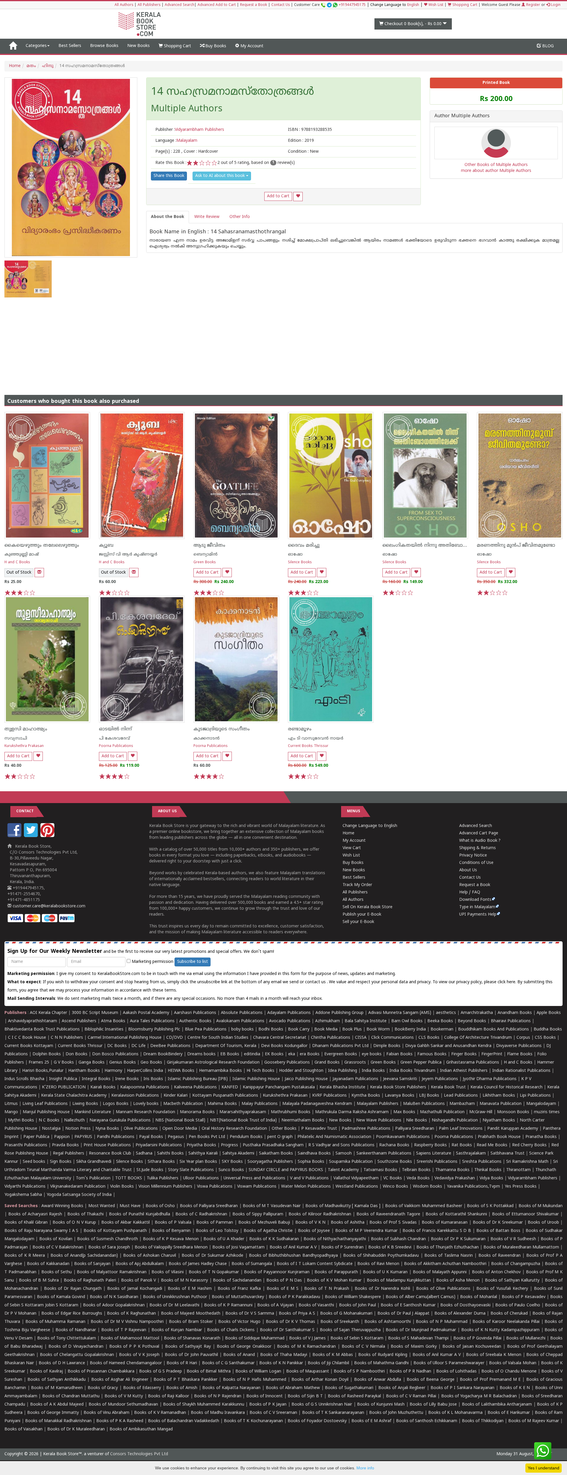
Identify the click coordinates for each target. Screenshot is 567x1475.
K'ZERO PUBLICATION (64, 1087)
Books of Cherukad (509, 1313)
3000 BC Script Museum (95, 1012)
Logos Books (115, 1103)
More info (365, 1468)
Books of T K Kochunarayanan (253, 1421)
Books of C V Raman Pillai (411, 1396)
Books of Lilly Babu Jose (433, 1404)
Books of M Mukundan (541, 1206)
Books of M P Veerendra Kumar (366, 1230)
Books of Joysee (314, 1230)
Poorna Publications (116, 746)
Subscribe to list (192, 961)
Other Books (284, 1128)
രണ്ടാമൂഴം (300, 729)
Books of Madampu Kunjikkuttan (399, 1280)
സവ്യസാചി (15, 738)
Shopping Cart (464, 5)
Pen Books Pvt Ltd (207, 1136)
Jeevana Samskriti (400, 1079)
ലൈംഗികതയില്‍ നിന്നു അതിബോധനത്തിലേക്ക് (438, 545)
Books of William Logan (258, 1371)
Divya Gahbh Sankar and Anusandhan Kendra (448, 1046)
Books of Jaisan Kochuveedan (471, 1346)
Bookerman (442, 1029)
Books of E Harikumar (509, 1412)
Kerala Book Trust (448, 1087)
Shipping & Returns (477, 848)
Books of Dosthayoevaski (465, 1305)
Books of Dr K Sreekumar (498, 1222)
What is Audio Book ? (480, 840)
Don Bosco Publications (115, 1054)
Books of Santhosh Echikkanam (426, 1421)
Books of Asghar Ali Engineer (119, 1379)
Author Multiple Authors (462, 116)
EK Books (274, 1054)
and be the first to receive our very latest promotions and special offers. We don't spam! (140, 951)
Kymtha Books (365, 1095)
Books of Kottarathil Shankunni (456, 1214)
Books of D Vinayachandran (75, 1346)
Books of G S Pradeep (160, 1371)
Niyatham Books (499, 1120)
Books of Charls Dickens (231, 1330)
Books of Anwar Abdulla (377, 1379)
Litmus (11, 1103)
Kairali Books (102, 1087)
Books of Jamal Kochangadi (134, 1288)
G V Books (64, 1062)
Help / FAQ (469, 892)
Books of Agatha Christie (268, 1230)
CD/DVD (174, 1037)
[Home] (12, 46)
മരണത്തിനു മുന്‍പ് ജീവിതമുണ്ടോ (516, 545)
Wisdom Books (427, 1186)
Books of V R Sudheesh (513, 1239)
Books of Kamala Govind (61, 1297)
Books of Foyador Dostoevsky (317, 1421)
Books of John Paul (357, 1305)
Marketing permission (152, 961)
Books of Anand (239, 1354)
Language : (176, 140)
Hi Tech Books (260, 1070)
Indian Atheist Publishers (464, 1070)
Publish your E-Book (362, 914)
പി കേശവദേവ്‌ (114, 738)
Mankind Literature (92, 1112)
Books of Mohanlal (478, 1297)
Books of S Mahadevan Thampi (418, 1338)
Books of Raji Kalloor (168, 1396)
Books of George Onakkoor (244, 1346)
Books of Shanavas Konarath (192, 1338)
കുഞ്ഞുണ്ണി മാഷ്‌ (21, 554)
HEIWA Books (181, 1070)
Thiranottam (518, 1170)
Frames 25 (39, 1062)
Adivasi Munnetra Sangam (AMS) (399, 1012)
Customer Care (330, 5)
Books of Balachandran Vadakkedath (183, 1421)
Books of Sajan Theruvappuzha (350, 1330)
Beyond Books (472, 1021)
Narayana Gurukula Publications (120, 1120)
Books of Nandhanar (76, 1330)
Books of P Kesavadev (523, 1297)
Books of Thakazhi (85, 1214)
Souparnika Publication (351, 1161)
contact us (316, 982)
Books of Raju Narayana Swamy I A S (41, 1230)
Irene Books (127, 1079)
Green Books (204, 562)
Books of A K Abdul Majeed (57, 1404)
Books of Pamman (214, 1222)
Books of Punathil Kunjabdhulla (139, 1214)
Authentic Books (195, 1021)
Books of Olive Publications (443, 1288)
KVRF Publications (329, 1095)
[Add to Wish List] (298, 196)
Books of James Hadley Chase (198, 1263)
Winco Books (395, 1186)
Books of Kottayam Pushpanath (115, 1230)
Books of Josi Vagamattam (238, 1247)
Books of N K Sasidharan (114, 1297)
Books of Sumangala (252, 1263)
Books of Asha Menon (458, 1280)
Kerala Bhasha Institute (342, 1087)
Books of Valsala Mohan (512, 1363)
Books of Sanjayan (92, 1263)
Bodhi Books (270, 1029)
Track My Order (357, 885)
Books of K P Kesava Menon (171, 1239)
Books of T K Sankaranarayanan (333, 1412)
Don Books (76, 1054)
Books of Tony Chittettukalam (66, 1338)
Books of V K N (310, 1222)
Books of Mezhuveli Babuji (264, 1222)
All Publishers (149, 5)
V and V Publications (309, 1178)
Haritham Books (84, 1070)
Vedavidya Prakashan (454, 1178)
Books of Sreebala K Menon (493, 1354)
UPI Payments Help (477, 914)
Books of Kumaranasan (444, 1222)
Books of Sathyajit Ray (188, 1346)
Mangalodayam (541, 1103)
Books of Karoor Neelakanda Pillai (505, 1321)
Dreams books (201, 1054)
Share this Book (169, 175)
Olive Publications (141, 1128)
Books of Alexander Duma (459, 1313)
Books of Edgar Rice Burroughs (71, 1313)
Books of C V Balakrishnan (57, 1247)
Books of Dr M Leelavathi (174, 1305)
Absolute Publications (242, 1012)
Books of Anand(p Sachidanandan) (84, 1255)
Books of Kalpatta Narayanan (231, 1388)
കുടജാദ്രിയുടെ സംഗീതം (221, 729)
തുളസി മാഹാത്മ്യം (25, 729)
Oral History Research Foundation (234, 1128)
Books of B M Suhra (38, 1280)
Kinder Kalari (176, 1095)
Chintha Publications (330, 1037)
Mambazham (462, 1103)
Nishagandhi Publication (455, 1120)
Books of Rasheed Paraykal (354, 1396)
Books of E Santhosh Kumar (408, 1305)
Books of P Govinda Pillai (477, 1338)
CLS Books (428, 1037)
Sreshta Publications (481, 1161)
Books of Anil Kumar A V (293, 1247)
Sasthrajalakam (471, 1153)
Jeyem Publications (440, 1079)
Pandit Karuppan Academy (512, 1128)
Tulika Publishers (162, 1178)
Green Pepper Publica (420, 1062)
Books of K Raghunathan (131, 1313)
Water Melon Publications (306, 1186)
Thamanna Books (452, 1170)
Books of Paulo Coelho (517, 1305)
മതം (31, 66)
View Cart (352, 848)
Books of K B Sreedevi (389, 1247)
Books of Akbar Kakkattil (125, 1222)
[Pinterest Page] (48, 836)
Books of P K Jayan (268, 1404)
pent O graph (280, 1136)
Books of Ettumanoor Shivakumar (525, 1214)
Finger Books (464, 1054)
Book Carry (298, 1029)
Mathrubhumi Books (290, 1112)
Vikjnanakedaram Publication (77, 1186)
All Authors (124, 5)
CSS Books (545, 1037)
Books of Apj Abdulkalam (139, 1263)
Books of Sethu (56, 1272)
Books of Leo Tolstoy (217, 1230)
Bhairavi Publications (511, 1021)
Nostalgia (51, 1128)
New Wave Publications (378, 1120)
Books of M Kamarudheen (56, 1388)
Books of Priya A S (297, 1313)
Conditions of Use (476, 862)
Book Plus (352, 1029)
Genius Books (122, 1062)
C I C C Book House (27, 1037)
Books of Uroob (543, 1222)
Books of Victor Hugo (239, 1321)
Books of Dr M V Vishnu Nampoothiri (127, 1321)
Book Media (326, 1029)
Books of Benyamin (171, 1230)
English (413, 5)
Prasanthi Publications (25, 1145)
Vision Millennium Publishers (165, 1186)
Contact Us (280, 5)
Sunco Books (231, 1170)
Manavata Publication (501, 1103)
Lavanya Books (399, 1095)
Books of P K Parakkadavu (294, 1297)
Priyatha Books (201, 1145)
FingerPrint (491, 1054)
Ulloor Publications (201, 1178)
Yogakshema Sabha (23, 1194)
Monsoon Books (513, 1112)
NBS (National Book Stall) (180, 1120)
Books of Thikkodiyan (483, 1421)
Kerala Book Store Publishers (398, 1087)
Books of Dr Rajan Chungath (73, 1288)
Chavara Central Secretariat (279, 1037)
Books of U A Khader (223, 1239)
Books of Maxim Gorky (413, 1346)
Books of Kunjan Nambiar (176, 1330)
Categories (36, 45)
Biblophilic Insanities (103, 1029)
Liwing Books (85, 1103)
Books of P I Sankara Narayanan (463, 1388)
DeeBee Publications (170, 1046)
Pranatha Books (541, 1136)
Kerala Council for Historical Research (506, 1087)
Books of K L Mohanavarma (455, 1412)
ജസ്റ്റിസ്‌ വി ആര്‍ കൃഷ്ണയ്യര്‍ (128, 554)
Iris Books (153, 1079)
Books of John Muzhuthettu (396, 1412)
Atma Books (113, 1021)
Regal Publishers (68, 1153)
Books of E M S (283, 1288)
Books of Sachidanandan (237, 1280)
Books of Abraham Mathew (293, 1388)
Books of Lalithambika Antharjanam (497, 1404)
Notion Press (78, 1128)
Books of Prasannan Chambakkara (101, 1371)
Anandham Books (515, 1012)
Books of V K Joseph (139, 1354)
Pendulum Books (246, 1136)
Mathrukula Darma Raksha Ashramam (352, 1112)
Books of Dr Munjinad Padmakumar (421, 1330)
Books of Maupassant (307, 1371)
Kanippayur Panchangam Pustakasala (279, 1087)
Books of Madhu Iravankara (218, 1412)
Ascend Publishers (79, 1021)
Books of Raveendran (499, 1255)
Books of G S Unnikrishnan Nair (321, 1404)
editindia (252, 1054)
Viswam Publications (256, 1186)
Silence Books (300, 562)
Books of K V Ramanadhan (160, 1412)
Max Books (404, 1112)
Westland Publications (357, 1186)
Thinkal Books (487, 1170)
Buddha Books (548, 1029)
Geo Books (151, 1062)
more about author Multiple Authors (496, 170)
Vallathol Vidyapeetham (356, 1178)
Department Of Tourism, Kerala (225, 1046)
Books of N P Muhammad (441, 1321)
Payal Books (151, 1136)
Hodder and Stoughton (301, 1070)
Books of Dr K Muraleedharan (76, 1429)
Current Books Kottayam (28, 1046)
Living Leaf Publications (45, 1103)
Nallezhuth (74, 1120)
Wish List (435, 5)
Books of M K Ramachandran (306, 1346)
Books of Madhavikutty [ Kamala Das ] (342, 1206)
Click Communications (392, 1037)
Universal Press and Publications (254, 1178)
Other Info (239, 216)
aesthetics (446, 1012)
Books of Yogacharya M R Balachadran (479, 1396)
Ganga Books (92, 1062)
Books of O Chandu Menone (509, 1371)
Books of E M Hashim (190, 1288)
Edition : (301, 140)
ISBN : (310, 129)
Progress (229, 1145)
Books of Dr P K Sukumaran (458, 1239)
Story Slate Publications (191, 1170)
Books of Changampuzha (515, 1263)
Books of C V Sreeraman (273, 1412)
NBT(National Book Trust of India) (243, 1120)
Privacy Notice (473, 855)
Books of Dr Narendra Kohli (382, 1288)
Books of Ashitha (347, 1222)
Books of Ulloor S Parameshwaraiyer (448, 1363)
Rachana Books (394, 1145)
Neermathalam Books (302, 1120)
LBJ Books (429, 1095)
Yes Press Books (521, 1186)
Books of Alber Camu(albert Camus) (420, 1297)
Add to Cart (278, 196)
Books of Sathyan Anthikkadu (56, 1379)
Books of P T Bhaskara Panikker (185, 1379)
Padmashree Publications (366, 1128)
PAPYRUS (83, 1136)
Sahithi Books (170, 1153)
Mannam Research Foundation (145, 1112)
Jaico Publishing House (306, 1079)
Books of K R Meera (24, 1255)
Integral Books (96, 1079)
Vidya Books (491, 1178)
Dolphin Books (46, 1054)
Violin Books (122, 1186)
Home (15, 66)
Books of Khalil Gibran (26, 1222)
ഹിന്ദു (47, 66)
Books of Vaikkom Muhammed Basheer (423, 1206)
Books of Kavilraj (46, 1371)
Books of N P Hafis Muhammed (254, 1379)
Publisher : (189, 129)
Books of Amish (181, 1388)
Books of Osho (160, 1206)
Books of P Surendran (342, 1247)
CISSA (360, 1037)
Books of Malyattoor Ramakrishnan (111, 1272)
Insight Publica (63, 1079)
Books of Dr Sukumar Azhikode (212, 1255)
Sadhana (144, 1153)
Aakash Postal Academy (146, 1012)
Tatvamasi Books (380, 1170)
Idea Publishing (342, 1070)
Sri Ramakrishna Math (527, 1161)
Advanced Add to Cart (217, 5)
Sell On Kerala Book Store (367, 907)
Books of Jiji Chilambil (328, 1363)
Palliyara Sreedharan (414, 1128)
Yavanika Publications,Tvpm (473, 1186)
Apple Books (549, 1012)
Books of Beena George (430, 1379)
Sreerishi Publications (437, 1161)
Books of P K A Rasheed (119, 1421)
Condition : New (303, 151)
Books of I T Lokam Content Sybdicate (315, 1263)
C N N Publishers (67, 1037)
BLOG (547, 46)
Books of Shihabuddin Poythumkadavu (381, 1255)
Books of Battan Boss (498, 1230)
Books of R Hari (182, 1363)
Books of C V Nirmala (363, 1346)
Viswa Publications (214, 1186)
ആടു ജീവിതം (209, 545)
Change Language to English (370, 825)
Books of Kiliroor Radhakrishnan (320, 1214)
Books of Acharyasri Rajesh (35, 1214)
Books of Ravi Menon (378, 1263)
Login (555, 5)
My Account (251, 46)
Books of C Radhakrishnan (201, 1214)
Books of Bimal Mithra (208, 1371)
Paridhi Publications (115, 1136)
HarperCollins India (145, 1070)
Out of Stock (18, 572)
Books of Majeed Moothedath (190, 1313)
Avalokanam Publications (240, 1021)
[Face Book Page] (15, 836)
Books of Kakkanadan (48, 1263)
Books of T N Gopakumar (214, 1272)
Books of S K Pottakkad (490, 1206)
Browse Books (104, 45)
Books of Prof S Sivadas (393, 1222)
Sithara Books (161, 1161)
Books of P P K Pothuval (134, 1346)
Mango (11, 1112)
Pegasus (176, 1136)
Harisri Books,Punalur (42, 1070)
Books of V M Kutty (124, 1396)
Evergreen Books (340, 1054)
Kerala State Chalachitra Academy (74, 1095)
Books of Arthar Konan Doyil (319, 1379)
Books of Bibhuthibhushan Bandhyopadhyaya (293, 1255)
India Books (373, 1070)
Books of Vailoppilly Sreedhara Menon (171, 1247)
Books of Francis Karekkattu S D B (437, 1230)
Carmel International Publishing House (125, 1037)
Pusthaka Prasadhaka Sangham (273, 1145)
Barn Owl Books (407, 1021)
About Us (468, 870)
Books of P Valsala (173, 1222)
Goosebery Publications (287, 1062)
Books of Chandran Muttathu (71, 1396)
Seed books (34, 1161)
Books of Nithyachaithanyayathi (335, 1239)
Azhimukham (327, 1021)
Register (532, 5)
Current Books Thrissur (308, 746)
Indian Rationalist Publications (521, 1070)
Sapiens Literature (433, 1153)
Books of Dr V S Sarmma (249, 1313)
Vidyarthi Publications (24, 1186)
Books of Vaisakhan (23, 1429)
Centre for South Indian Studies (218, 1037)
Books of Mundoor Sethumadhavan (123, 1404)
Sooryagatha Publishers (270, 1161)
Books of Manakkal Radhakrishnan (58, 1421)
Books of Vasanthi (316, 1305)
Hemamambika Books (220, 1070)
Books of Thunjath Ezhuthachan (447, 1247)
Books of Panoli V (138, 1280)
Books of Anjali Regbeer (401, 1388)
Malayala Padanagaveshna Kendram (317, 1103)
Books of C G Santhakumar (228, 1363)
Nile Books (416, 1120)
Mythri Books (21, 1120)
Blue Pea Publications (206, 1029)
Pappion (62, 1136)
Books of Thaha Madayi (283, 1354)
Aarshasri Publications (195, 1012)
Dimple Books (386, 1046)
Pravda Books (65, 1145)
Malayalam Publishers (377, 1103)
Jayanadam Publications (355, 1079)
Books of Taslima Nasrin (448, 1255)
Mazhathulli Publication (442, 1112)
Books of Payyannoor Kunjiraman (276, 1272)
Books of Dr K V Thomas (290, 1321)
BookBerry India (410, 1029)
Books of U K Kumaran (385, 1272)
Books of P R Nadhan (410, 1371)
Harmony (113, 1070)
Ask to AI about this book (220, 175)
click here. (507, 982)
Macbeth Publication (183, 1103)
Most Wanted (101, 1206)
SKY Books (232, 1161)
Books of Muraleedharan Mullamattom (521, 1247)
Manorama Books (197, 1112)
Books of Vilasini (167, 1272)
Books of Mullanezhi (525, 1338)
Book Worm (378, 1029)
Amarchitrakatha (477, 1012)
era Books (310, 1054)
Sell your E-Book (358, 921)
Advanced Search (179, 5)
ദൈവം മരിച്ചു (304, 545)
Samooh (343, 1153)
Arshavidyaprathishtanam (32, 1021)
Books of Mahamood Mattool (130, 1338)
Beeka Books (440, 1021)
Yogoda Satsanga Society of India (79, 1194)
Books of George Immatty (53, 1412)
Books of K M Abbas (332, 1354)
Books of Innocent (264, 1396)
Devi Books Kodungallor (284, 1046)
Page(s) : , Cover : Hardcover (186, 151)
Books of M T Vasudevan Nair (272, 1206)
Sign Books (60, 1161)
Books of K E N (515, 1388)
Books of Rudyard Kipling (382, 1354)
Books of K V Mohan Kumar (334, 1280)
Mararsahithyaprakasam (242, 1112)
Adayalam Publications (289, 1012)
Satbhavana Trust (507, 1153)
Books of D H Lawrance (62, 1363)
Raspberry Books (430, 1145)
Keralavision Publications (135, 1095)
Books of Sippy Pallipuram (258, 1214)
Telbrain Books (416, 1170)
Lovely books (146, 1103)
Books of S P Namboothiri (359, 1371)
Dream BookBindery (163, 1054)
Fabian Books (399, 1054)
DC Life (138, 1046)
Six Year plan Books (198, 1161)
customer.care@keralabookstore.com (48, 906)
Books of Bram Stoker (191, 1321)
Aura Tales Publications (152, 1021)
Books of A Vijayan (275, 1305)
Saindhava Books (314, 1153)
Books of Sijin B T (305, 1396)
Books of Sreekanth (339, 1321)
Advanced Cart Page (478, 833)
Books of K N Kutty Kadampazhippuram (500, 1330)
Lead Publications (461, 1095)
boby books (242, 1029)
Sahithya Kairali (203, 1153)
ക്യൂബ (106, 545)
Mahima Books (222, 1103)
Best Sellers (69, 45)
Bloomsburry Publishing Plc (154, 1029)
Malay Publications (260, 1103)
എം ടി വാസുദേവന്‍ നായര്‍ (315, 738)
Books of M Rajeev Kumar (533, 1421)
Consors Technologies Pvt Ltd (139, 1454)
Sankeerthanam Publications (383, 1153)
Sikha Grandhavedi (93, 1161)
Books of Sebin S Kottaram (356, 1338)
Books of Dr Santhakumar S (287, 1330)
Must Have (130, 1206)
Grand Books (327, 1062)
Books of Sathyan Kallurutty (512, 1280)
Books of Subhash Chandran (398, 1239)
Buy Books (215, 46)
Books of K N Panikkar (281, 1363)
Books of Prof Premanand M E (490, 1379)
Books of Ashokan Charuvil (149, 1255)
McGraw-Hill (480, 1112)
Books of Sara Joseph (109, 1247)
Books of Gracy (103, 1388)
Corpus (523, 1037)
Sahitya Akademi (238, 1153)
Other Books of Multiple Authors (496, 164)
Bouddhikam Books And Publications (493, 1029)
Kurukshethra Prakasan (24, 746)
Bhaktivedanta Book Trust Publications (42, 1029)
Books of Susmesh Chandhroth (107, 1239)
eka (291, 1054)
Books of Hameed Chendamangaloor (126, 1363)
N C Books (49, 1120)
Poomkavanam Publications (403, 1136)
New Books (138, 45)
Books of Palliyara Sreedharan (209, 1206)
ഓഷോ (295, 554)
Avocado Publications (289, 1021)
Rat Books (462, 1145)
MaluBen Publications (424, 1103)
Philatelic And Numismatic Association (334, 1136)
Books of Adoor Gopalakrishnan (114, 1305)
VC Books (392, 1178)
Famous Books (432, 1054)
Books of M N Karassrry (184, 1280)
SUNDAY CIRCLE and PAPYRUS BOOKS (286, 1170)
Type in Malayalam (477, 907)
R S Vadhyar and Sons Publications (341, 1145)
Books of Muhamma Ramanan (55, 1321)
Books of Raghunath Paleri (90, 1280)
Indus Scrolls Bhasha (24, 1079)
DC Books (117, 1046)
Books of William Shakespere (353, 1297)
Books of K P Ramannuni (228, 1305)
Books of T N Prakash (326, 1288)
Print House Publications (107, 1145)
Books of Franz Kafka (239, 1288)
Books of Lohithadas (456, 1371)
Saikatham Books (276, 1153)
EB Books (229, 1054)
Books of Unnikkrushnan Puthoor (175, 1297)
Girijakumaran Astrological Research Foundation (213, 1062)
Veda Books (418, 1178)
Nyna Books (107, 1128)
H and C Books (17, 562)
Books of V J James (307, 1338)
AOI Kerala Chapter (48, 1012)
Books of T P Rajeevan (123, 1330)
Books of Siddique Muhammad (254, 1338)
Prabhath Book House (499, 1136)
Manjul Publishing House (46, 1112)
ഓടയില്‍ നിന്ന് (115, 729)
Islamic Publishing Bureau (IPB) (198, 1079)
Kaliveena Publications (195, 1087)
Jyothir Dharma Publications (490, 1079)
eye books (372, 1054)
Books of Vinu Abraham (106, 1412)
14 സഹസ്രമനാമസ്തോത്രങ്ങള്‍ (232, 92)
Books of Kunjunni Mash (381, 1404)
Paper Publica (36, 1136)
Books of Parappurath (336, 1272)
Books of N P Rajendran (217, 1396)
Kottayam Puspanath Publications (225, 1095)
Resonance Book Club (110, 1153)
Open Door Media (179, 1128)
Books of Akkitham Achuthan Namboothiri (445, 1263)
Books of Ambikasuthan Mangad (141, 1429)
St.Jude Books (149, 1170)
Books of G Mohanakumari (346, 1313)
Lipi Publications (535, 1095)
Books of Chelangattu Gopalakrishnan (77, 1354)
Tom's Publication (93, 1178)
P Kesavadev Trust (319, 1128)
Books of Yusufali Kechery (502, 1288)
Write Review (206, 216)
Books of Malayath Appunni (440, 1272)
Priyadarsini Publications (159, 1145)
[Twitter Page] (31, 836)
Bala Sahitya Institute (366, 1021)
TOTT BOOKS (128, 1178)
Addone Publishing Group (339, 1012)
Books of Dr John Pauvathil (191, 1354)
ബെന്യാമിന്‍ (205, 554)
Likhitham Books (499, 1095)
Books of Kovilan (55, 1239)
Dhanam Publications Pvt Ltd (340, 1046)
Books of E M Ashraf (371, 1421)
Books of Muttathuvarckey (238, 1297)
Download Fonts (475, 899)
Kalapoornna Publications (144, 1087)
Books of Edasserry (142, 1388)
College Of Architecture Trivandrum (478, 1037)
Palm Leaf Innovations (461, 1128)
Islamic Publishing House (256, 1079)
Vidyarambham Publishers (532, 1178)
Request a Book (253, 5)
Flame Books (519, 1054)
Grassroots (355, 1062)
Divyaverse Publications (519, 1046)
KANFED (229, 1087)
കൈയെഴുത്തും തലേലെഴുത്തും (41, 545)
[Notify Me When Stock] (39, 572)
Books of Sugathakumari (349, 1388)
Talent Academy (343, 1170)
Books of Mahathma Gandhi (381, 1363)
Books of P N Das (284, 1280)
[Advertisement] (283, 341)
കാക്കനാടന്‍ (206, 738)
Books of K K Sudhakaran (274, 1239)
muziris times (547, 1112)
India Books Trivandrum (412, 1070)
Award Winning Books (62, 1206)
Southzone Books (394, 1161)
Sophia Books (311, 1161)
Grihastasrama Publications (472, 1062)
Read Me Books (492, 1145)
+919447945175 (352, 5)
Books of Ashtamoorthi (387, 1321)
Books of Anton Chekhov (496, 1272)
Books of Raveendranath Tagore (388, 1214)
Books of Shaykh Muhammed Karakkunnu (203, 1404)
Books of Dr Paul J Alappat (403, 1313)
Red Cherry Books (529, 1145)
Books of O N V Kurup (74, 1222)
